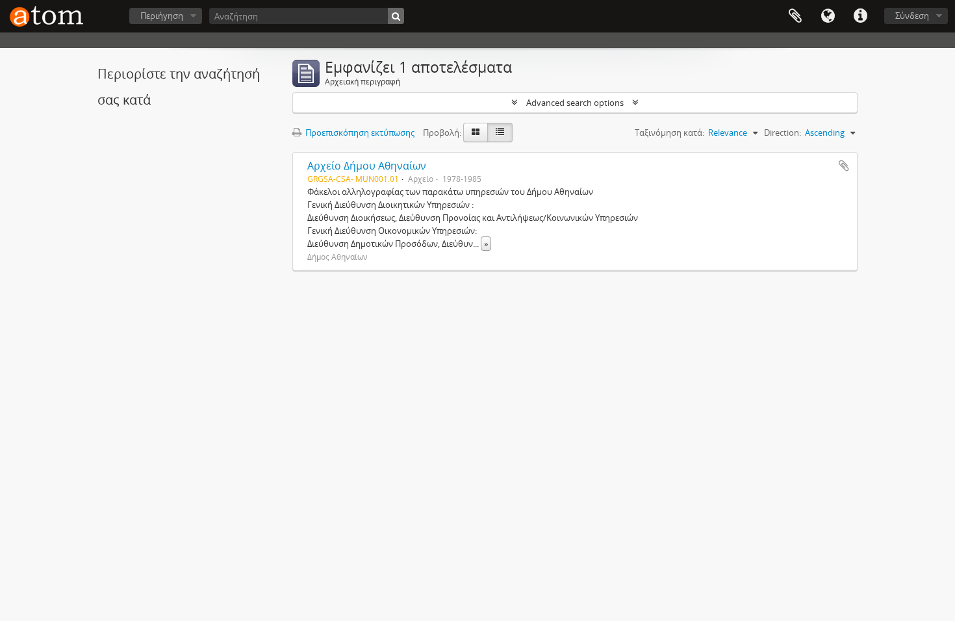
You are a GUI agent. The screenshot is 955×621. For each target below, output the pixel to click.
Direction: (782, 132)
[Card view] (475, 132)
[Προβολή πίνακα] (500, 132)
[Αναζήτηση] (396, 16)
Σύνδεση (912, 15)
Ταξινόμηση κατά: (669, 132)
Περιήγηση (161, 15)
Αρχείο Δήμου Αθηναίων (366, 165)
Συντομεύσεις (860, 16)
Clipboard (795, 16)
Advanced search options (575, 102)
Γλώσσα (827, 16)
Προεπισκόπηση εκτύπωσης (358, 132)
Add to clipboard (843, 165)
